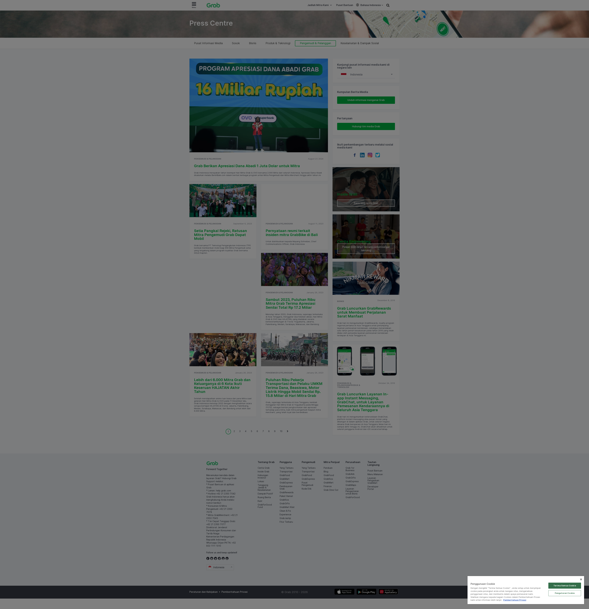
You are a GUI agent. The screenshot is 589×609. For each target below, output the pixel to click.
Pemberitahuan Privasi (514, 600)
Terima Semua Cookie (564, 585)
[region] (526, 590)
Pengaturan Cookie (565, 593)
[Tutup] (581, 579)
